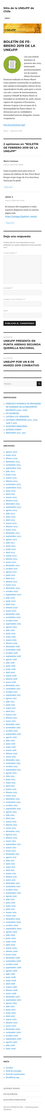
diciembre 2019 (13, 614)
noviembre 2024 (13, 484)
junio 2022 (11, 546)
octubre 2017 (11, 692)
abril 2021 (10, 578)
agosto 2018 (11, 659)
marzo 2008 (11, 987)
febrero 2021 (11, 581)
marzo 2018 (11, 675)
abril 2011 (10, 870)
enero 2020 (11, 611)
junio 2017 (10, 705)
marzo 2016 (11, 750)
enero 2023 (11, 530)
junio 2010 (10, 902)
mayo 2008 (11, 980)
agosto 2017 (11, 698)
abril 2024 (10, 494)
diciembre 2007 (13, 997)
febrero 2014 (11, 825)
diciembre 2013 (13, 831)
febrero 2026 (12, 458)
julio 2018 (10, 663)
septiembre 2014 (13, 808)
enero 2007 (11, 1026)
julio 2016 (10, 740)
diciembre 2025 (13, 461)
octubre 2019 (12, 620)
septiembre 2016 (13, 734)
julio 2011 (10, 860)
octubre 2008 (12, 964)
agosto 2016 (11, 737)
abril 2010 (10, 909)
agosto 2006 (11, 1042)
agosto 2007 (11, 1003)
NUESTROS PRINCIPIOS (16, 426)
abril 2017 (10, 711)
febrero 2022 (12, 559)
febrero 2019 (11, 643)
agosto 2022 (11, 539)
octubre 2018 (12, 653)
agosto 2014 (11, 812)
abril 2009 (10, 945)
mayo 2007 (11, 1013)
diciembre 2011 (12, 854)
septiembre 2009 (13, 928)
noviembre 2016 (13, 727)
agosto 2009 (11, 932)
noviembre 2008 (13, 961)
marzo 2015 (11, 789)
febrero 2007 (11, 1022)
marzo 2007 (11, 1019)
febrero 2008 (12, 990)
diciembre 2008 (13, 958)
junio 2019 (10, 633)
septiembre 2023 (13, 507)
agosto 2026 (11, 452)
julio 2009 (10, 935)
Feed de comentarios (15, 1074)
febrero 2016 (11, 753)
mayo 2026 (11, 455)
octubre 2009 (12, 925)
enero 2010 (11, 915)
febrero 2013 (11, 838)
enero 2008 (11, 993)
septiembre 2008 (13, 967)
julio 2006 (10, 1045)
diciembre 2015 (13, 760)
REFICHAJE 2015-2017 (16, 433)
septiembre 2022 (13, 536)
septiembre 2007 (13, 1000)
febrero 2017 (11, 718)
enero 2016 (11, 757)
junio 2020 (11, 601)
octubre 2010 (12, 890)
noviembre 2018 (13, 650)
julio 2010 (10, 899)
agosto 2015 (11, 773)
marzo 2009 (11, 948)
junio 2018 (10, 666)
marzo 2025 (11, 478)
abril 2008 (10, 984)
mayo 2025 (11, 474)
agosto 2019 (11, 627)
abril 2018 (10, 672)
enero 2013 (11, 841)
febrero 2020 (12, 607)
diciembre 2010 (13, 883)
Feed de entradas (13, 1071)
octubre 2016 (12, 731)
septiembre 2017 (13, 695)
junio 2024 (11, 491)
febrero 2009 (12, 951)
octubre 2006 (12, 1035)
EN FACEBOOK (12, 413)
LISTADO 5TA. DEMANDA (17, 416)
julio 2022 (10, 543)
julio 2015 (10, 776)
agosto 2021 (11, 572)
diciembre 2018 (13, 646)
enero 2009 (11, 954)
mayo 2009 (11, 941)
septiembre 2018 (13, 656)
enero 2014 (11, 828)
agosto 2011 (11, 857)
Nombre (8, 288)
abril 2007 (10, 1016)
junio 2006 (11, 1048)
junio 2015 (10, 779)
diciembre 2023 (13, 504)
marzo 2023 (11, 523)
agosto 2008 (11, 971)
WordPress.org (12, 1077)
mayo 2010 (11, 906)
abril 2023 (10, 520)
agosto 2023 (11, 510)
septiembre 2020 (13, 594)
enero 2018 (11, 682)
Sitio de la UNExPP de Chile (13, 1107)
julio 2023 (10, 513)
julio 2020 (10, 598)
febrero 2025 (12, 481)
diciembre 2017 (13, 685)
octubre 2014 (12, 805)
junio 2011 (10, 864)
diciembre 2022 (13, 533)
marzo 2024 (11, 497)
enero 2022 (11, 562)
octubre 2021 (12, 568)
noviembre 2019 (13, 617)
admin (6, 131)
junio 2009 (11, 938)
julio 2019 (10, 630)
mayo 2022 (11, 549)
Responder (8, 187)
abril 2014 (10, 818)
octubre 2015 (12, 766)
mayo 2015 (11, 783)
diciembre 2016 (13, 724)
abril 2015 (10, 786)
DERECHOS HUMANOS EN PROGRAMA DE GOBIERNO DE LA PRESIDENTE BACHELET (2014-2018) (23, 406)
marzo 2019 (11, 640)
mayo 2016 (11, 747)
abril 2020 (10, 604)
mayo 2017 (10, 708)
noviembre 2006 (13, 1032)
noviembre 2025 (13, 465)
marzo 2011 (11, 873)
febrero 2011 (11, 877)
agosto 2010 (11, 896)
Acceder (9, 1068)
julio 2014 (10, 815)
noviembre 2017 (13, 688)
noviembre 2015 (13, 763)
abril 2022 (10, 552)
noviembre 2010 (13, 886)
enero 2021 (11, 585)
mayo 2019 (11, 637)
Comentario (10, 253)
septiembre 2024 (13, 487)
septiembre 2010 (13, 893)
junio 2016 (10, 744)
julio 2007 (10, 1006)
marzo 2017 (11, 714)
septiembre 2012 (13, 844)
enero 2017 (11, 721)
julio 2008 (10, 974)
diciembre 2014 (13, 799)
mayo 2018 (11, 669)
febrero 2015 (11, 792)
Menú (7, 18)
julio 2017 (10, 701)
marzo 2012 (11, 847)
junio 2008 (11, 977)
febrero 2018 (11, 679)
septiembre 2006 (13, 1039)
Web (5, 311)
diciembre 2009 (13, 919)
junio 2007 (10, 1009)
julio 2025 (10, 471)
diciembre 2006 (13, 1029)
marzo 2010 (11, 912)
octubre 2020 (12, 591)
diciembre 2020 (13, 588)
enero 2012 (11, 851)
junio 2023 (10, 517)
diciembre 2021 (13, 565)
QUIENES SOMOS (14, 429)
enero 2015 (11, 795)
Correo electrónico (14, 299)
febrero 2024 (12, 500)
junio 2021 (10, 575)
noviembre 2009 (13, 922)
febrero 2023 (11, 526)
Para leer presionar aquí (14, 125)
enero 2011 (10, 880)
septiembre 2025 (13, 468)
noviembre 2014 (13, 802)
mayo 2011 (10, 867)
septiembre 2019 (13, 624)
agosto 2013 (11, 834)
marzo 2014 (11, 821)
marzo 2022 (11, 556)
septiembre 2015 (13, 770)
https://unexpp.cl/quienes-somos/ (21, 216)
